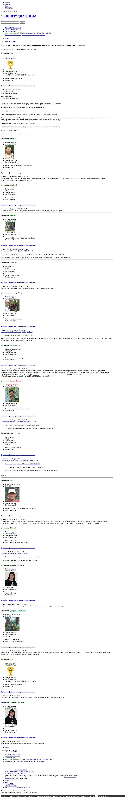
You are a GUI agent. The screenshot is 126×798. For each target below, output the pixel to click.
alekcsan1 (13, 528)
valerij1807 (13, 185)
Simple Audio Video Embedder (15, 773)
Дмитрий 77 (46, 33)
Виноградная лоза (70, 777)
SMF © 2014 (18, 771)
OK (96, 796)
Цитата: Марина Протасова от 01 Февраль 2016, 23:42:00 (20, 460)
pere (11, 480)
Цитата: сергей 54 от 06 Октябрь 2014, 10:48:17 (16, 332)
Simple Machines (30, 771)
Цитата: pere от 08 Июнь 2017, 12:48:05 (14, 553)
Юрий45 (13, 215)
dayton (39, 33)
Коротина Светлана (17, 565)
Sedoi (11, 53)
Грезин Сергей (15, 433)
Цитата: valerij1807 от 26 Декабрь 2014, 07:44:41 (17, 251)
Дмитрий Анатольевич (18, 611)
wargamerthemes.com (23, 787)
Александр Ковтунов (17, 293)
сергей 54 (13, 139)
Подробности (103, 796)
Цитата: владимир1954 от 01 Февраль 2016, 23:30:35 (18, 421)
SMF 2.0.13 (9, 771)
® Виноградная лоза (11, 778)
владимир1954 (15, 345)
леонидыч (32, 33)
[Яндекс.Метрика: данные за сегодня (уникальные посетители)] (20, 770)
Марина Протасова (16, 381)
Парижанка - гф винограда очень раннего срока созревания (18, 85)
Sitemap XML (9, 784)
